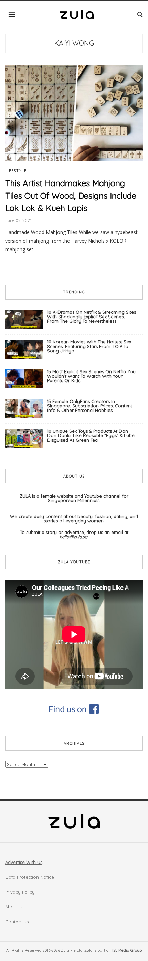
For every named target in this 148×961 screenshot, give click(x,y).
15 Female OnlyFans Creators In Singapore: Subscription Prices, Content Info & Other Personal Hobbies (89, 405)
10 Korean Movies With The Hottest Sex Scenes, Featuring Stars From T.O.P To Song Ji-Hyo (89, 346)
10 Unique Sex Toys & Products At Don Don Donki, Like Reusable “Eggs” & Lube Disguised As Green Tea (91, 435)
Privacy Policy (20, 892)
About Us (14, 907)
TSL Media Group (126, 950)
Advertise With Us (23, 862)
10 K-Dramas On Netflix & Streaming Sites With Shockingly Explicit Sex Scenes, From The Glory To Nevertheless (91, 316)
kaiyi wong (74, 43)
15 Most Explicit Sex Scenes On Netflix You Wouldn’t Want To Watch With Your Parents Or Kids (91, 376)
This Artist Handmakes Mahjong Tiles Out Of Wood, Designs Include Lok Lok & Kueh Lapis (70, 195)
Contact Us (17, 921)
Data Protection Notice (29, 877)
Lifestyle (16, 171)
